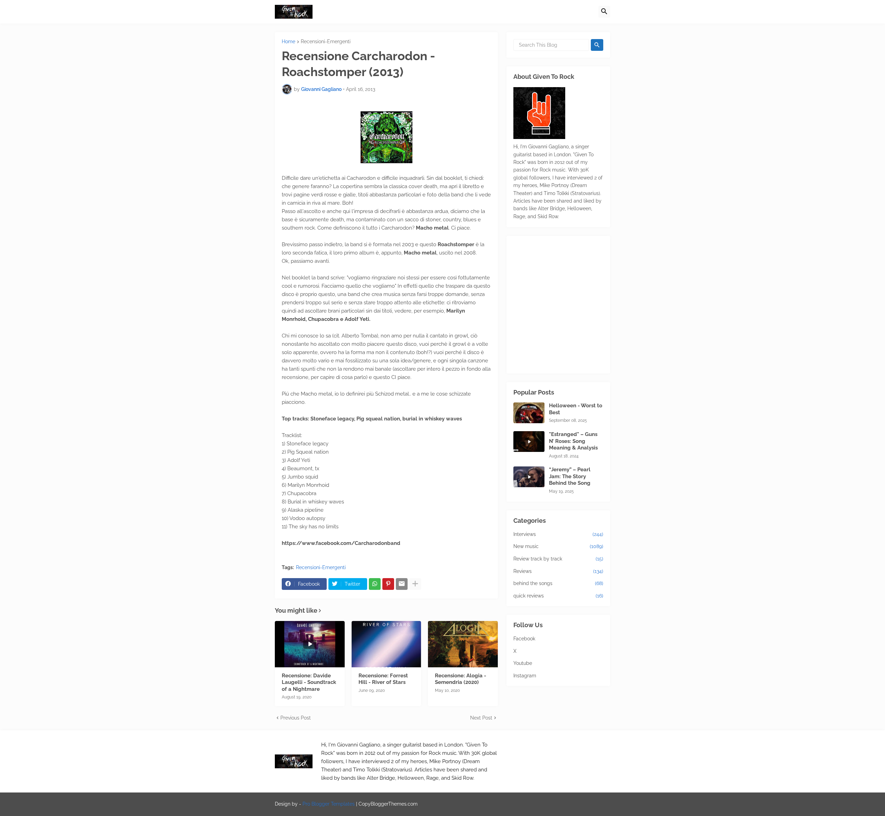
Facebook (524, 638)
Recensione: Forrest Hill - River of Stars (383, 679)
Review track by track (558, 559)
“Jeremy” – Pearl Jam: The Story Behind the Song (569, 476)
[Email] (402, 584)
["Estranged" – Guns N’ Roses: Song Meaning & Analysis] (528, 441)
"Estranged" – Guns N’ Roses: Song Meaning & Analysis (573, 441)
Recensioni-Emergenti (326, 41)
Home (288, 41)
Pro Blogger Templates (328, 804)
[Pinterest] (388, 584)
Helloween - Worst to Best (575, 409)
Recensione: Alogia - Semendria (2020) (460, 679)
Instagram (524, 675)
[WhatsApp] (375, 584)
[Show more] (415, 584)
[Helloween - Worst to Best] (528, 412)
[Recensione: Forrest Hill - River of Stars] (386, 644)
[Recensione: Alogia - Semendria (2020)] (463, 644)
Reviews (558, 571)
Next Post (481, 718)
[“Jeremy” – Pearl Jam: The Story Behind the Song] (528, 476)
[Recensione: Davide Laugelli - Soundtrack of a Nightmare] (310, 644)
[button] (604, 12)
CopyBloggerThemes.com (388, 804)
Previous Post (295, 718)
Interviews (558, 534)
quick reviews (558, 596)
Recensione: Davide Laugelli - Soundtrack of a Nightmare (309, 682)
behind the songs (558, 583)
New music (558, 546)
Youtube (522, 663)
